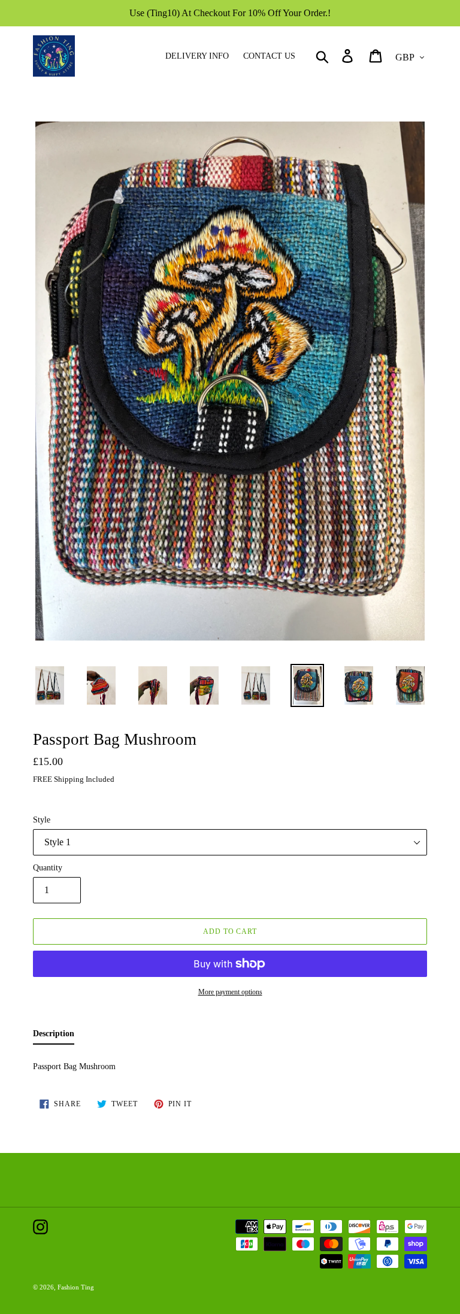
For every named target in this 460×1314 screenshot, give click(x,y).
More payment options (230, 992)
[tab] (53, 1036)
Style (41, 819)
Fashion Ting (76, 1287)
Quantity (47, 867)
